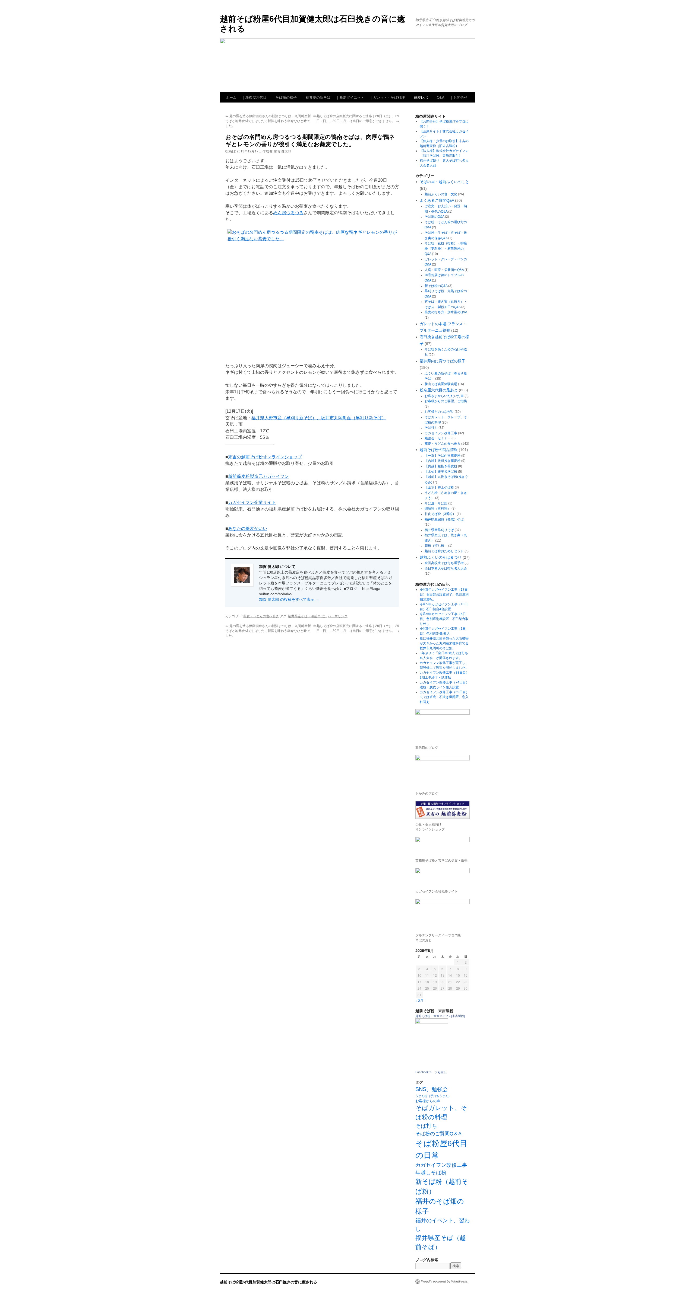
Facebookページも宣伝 (431, 1072)
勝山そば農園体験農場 (441, 384)
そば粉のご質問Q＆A (438, 1133)
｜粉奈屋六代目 (254, 97)
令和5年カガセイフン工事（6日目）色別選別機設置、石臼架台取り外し (444, 619)
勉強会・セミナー (438, 438)
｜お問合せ (458, 97)
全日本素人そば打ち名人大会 (446, 568)
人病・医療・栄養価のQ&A (444, 269)
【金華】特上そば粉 (439, 487)
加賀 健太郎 (282, 151)
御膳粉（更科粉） (438, 508)
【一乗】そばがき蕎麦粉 (442, 455)
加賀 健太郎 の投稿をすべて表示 (289, 599)
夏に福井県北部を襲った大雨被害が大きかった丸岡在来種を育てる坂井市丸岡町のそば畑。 (444, 643)
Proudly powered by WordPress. (444, 1281)
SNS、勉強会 (431, 1089)
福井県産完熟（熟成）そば (444, 519)
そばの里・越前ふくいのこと (444, 182)
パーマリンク (338, 615)
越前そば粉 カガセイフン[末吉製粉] (440, 1016)
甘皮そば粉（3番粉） (440, 514)
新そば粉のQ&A (436, 285)
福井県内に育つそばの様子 (442, 361)
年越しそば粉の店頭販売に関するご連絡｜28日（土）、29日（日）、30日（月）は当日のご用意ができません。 (356, 118)
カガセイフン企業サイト (252, 502)
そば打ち (431, 427)
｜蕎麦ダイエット (350, 97)
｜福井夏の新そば (316, 97)
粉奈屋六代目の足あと (439, 390)
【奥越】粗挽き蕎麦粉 (441, 466)
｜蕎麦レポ (419, 97)
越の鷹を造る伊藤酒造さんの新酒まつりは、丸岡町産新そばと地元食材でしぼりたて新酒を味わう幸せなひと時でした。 (268, 120)
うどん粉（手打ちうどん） (433, 1096)
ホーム (231, 97)
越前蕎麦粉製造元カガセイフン (258, 476)
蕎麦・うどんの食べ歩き (261, 615)
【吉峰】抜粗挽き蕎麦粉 (442, 460)
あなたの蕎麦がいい (247, 528)
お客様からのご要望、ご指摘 (446, 401)
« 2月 (419, 1000)
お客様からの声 (427, 1101)
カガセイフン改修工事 (441, 433)
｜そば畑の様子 (284, 97)
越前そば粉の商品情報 (439, 449)
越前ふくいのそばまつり (441, 557)
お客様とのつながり (439, 411)
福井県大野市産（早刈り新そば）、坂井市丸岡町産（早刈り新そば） (318, 417)
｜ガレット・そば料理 (387, 97)
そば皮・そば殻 (436, 503)
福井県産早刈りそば (439, 530)
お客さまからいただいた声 (444, 396)
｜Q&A (438, 97)
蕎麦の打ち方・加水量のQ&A (446, 312)
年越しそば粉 (430, 1172)
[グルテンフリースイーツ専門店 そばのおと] (442, 914)
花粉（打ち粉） (436, 545)
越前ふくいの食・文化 (441, 194)
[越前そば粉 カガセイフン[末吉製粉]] (431, 1023)
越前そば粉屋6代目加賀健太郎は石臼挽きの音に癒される (312, 23)
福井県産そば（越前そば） (307, 615)
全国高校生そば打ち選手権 (444, 563)
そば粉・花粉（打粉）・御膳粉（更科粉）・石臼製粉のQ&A (446, 248)
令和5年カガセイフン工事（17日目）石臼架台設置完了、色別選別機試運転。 (444, 594)
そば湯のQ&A (434, 216)
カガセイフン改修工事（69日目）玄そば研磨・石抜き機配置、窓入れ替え (444, 697)
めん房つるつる (288, 212)
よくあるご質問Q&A (437, 200)
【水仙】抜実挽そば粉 (441, 471)
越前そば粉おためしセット (444, 551)
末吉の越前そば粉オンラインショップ (265, 457)
